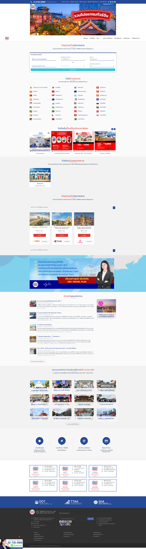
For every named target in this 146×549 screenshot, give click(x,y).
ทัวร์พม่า (35, 91)
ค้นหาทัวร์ (73, 69)
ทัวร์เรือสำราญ (59, 107)
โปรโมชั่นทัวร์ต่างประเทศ (39, 536)
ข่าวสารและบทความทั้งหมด (37, 361)
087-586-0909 (48, 466)
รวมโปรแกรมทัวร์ (37, 540)
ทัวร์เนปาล (58, 115)
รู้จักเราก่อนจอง (83, 1)
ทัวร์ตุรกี (80, 111)
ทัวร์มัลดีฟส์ (59, 119)
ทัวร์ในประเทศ (136, 38)
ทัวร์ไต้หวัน (102, 91)
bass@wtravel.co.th (49, 469)
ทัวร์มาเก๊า (58, 111)
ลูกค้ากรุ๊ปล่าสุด (103, 1)
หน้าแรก (85, 38)
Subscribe (90, 518)
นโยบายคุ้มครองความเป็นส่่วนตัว (105, 520)
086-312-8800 (48, 480)
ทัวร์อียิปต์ (102, 111)
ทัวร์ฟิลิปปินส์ (81, 99)
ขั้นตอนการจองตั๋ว (74, 1)
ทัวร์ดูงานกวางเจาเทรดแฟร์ (40, 87)
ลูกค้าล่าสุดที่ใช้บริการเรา (98, 534)
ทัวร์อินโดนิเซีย (37, 103)
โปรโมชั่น (92, 38)
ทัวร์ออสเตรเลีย (82, 91)
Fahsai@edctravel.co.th (110, 469)
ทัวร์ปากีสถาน (81, 119)
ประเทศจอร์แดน (37, 119)
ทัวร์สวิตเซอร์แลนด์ (83, 115)
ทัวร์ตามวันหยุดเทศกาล (38, 538)
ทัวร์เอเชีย (80, 95)
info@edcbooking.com (51, 2)
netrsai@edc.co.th (78, 484)
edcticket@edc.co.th (50, 484)
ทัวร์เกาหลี (80, 87)
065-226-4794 (107, 466)
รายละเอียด (44, 241)
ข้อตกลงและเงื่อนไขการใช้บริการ (105, 518)
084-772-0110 (77, 466)
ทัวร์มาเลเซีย (36, 107)
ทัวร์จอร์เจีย (103, 115)
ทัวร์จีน (35, 95)
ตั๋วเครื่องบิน (117, 38)
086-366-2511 (107, 480)
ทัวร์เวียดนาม (103, 95)
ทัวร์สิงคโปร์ (59, 95)
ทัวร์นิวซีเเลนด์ (59, 99)
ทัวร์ (98, 38)
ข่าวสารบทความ (66, 536)
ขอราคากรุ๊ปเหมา (108, 38)
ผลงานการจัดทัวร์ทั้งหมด (73, 424)
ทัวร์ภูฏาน (35, 115)
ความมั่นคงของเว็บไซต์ (103, 522)
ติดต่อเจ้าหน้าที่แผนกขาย (93, 1)
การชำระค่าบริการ (65, 1)
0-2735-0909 (39, 2)
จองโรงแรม (126, 38)
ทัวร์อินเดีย (36, 99)
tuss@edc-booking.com (77, 470)
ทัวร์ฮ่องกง (103, 87)
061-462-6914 (77, 480)
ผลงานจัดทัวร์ (96, 536)
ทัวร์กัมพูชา (103, 99)
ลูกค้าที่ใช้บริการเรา (97, 532)
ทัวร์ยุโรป (58, 103)
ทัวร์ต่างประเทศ (37, 534)
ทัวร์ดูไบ (35, 111)
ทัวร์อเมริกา (81, 103)
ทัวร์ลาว (58, 91)
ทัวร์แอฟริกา (103, 107)
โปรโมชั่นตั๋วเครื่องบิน (67, 532)
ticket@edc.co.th (108, 484)
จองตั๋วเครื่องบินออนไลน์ (68, 534)
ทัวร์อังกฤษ (81, 107)
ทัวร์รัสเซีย (102, 103)
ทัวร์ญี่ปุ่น (58, 87)
